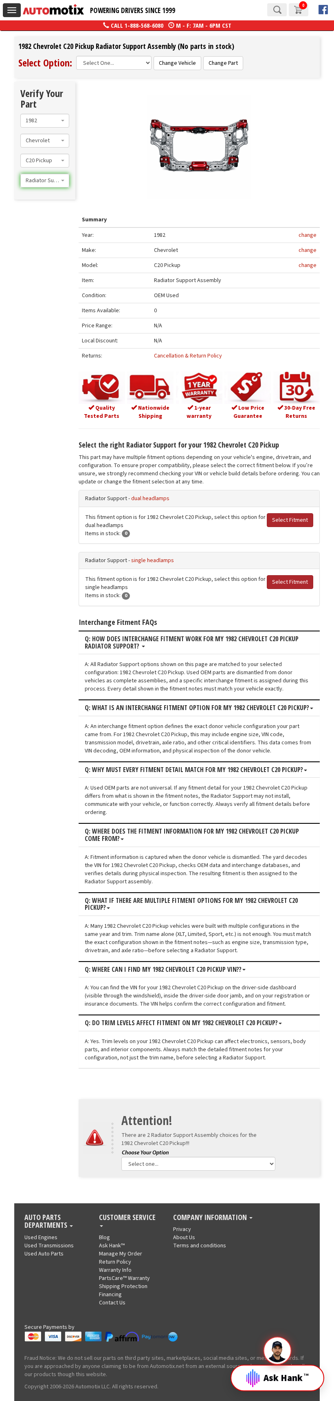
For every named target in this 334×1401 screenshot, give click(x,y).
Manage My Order (120, 1254)
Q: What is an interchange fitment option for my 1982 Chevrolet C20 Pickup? (197, 708)
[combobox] (44, 121)
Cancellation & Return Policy (188, 356)
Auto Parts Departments (46, 1221)
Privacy (182, 1229)
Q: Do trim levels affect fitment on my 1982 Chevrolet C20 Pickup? (181, 1023)
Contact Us (112, 1303)
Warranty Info (115, 1270)
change (307, 235)
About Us (184, 1237)
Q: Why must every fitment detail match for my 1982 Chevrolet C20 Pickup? (194, 770)
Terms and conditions (199, 1246)
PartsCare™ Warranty (124, 1278)
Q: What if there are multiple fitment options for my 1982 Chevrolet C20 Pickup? (191, 904)
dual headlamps (150, 498)
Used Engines (40, 1237)
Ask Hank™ (112, 1246)
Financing (110, 1295)
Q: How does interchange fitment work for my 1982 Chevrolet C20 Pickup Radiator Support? (192, 642)
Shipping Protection (123, 1286)
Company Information (210, 1217)
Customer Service (127, 1217)
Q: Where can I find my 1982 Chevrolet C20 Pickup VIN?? (163, 969)
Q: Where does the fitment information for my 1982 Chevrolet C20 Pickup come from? (192, 835)
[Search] (277, 9)
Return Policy (115, 1262)
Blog (104, 1237)
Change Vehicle (177, 63)
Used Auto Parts (44, 1254)
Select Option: (45, 62)
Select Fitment (290, 520)
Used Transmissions (49, 1246)
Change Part (223, 63)
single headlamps (152, 560)
